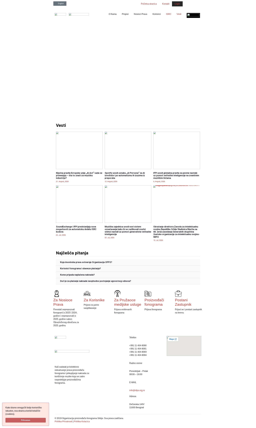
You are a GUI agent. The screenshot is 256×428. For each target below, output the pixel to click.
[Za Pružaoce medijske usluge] (117, 293)
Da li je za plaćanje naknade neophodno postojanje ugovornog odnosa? (95, 281)
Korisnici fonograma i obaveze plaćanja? (80, 268)
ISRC (168, 14)
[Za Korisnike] (87, 293)
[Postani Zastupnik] (178, 293)
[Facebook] (186, 4)
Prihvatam (25, 420)
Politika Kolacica (82, 421)
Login (177, 4)
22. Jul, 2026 (61, 235)
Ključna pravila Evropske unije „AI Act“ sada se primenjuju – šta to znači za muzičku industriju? (79, 175)
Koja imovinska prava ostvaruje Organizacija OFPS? (86, 262)
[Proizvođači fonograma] (148, 293)
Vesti (179, 14)
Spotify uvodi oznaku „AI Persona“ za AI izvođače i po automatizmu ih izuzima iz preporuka (125, 175)
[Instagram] (192, 4)
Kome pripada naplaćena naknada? (77, 275)
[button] (128, 262)
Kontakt (165, 4)
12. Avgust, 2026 (111, 181)
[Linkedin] (199, 4)
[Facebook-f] (58, 392)
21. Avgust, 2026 (62, 181)
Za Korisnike (94, 300)
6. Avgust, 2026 (159, 181)
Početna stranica (149, 4)
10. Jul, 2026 (158, 240)
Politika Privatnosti (63, 421)
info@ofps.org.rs (137, 390)
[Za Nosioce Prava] (56, 293)
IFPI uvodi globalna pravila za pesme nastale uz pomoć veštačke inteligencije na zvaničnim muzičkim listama (176, 175)
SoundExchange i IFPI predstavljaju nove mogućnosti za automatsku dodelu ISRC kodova (76, 229)
